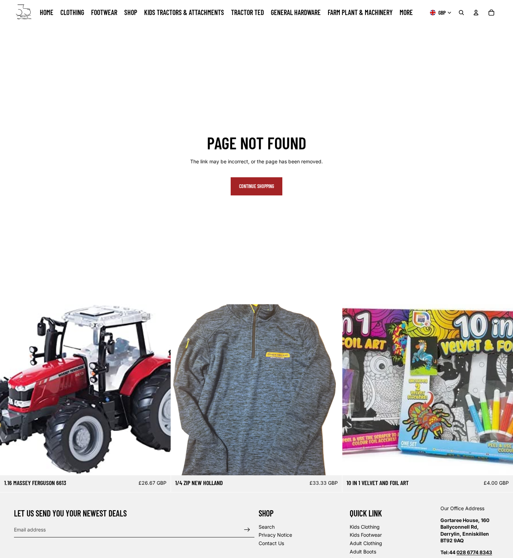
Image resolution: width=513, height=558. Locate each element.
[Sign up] (247, 529)
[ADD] (160, 464)
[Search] (461, 12)
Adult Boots (363, 551)
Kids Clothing (365, 526)
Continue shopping (256, 186)
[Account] (476, 12)
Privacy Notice (275, 535)
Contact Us (271, 543)
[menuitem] (406, 12)
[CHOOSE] (331, 464)
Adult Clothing (366, 543)
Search (267, 526)
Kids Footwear (366, 535)
